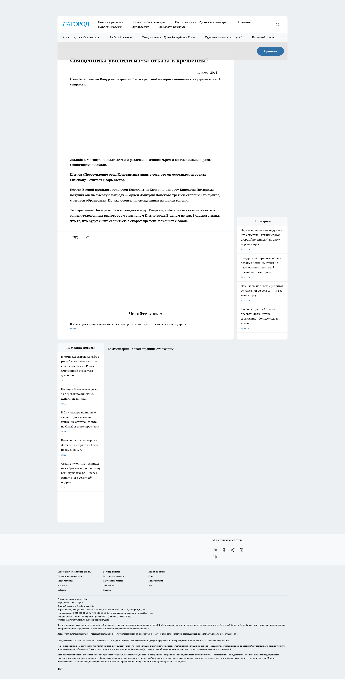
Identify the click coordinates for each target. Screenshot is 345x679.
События (62, 590)
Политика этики (156, 571)
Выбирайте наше (121, 37)
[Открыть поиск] (277, 24)
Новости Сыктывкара (149, 22)
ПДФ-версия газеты (113, 580)
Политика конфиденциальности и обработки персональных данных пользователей (189, 649)
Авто (150, 585)
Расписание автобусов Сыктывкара (201, 22)
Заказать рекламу (172, 27)
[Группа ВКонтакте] (214, 549)
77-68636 (87, 640)
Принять (270, 51)
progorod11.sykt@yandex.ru (71, 619)
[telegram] (87, 237)
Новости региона (110, 22)
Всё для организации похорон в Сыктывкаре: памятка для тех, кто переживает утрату (128, 326)
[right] (283, 37)
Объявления (140, 27)
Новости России (110, 27)
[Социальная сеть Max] (214, 557)
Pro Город (62, 585)
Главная (107, 590)
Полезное (244, 22)
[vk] (75, 237)
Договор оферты (111, 571)
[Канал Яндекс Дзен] (241, 549)
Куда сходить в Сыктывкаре (81, 37)
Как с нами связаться (113, 576)
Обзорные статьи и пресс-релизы (74, 571)
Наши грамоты (65, 580)
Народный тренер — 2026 (269, 37)
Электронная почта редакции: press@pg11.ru (129, 613)
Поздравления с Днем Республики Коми (168, 37)
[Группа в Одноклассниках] (223, 549)
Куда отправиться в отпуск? (223, 37)
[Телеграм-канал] (232, 549)
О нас (151, 576)
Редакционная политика (70, 576)
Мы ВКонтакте (155, 580)
